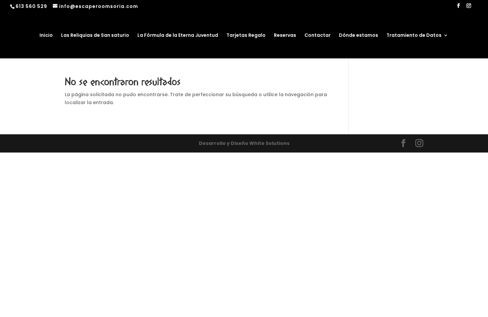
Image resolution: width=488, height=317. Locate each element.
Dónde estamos (358, 35)
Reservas (285, 35)
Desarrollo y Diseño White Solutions (244, 143)
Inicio (46, 35)
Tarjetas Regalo (246, 35)
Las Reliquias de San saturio (95, 35)
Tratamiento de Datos (414, 35)
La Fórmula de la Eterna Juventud (177, 35)
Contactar (317, 35)
